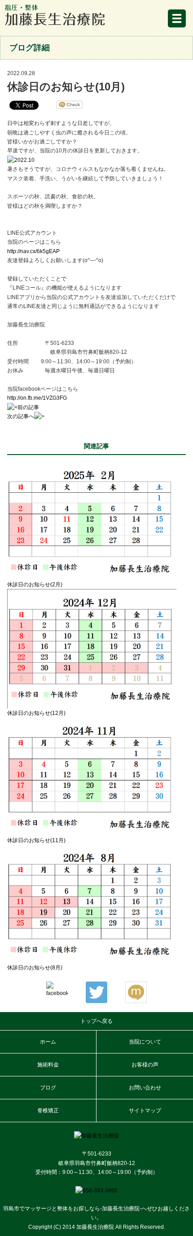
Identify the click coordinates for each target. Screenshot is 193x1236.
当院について (145, 1042)
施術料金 (48, 1065)
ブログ (48, 1087)
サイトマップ (145, 1110)
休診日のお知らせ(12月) (36, 713)
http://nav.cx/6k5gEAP (33, 251)
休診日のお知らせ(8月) (34, 967)
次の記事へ (20, 416)
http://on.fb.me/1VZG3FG (37, 398)
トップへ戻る (96, 1021)
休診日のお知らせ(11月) (36, 840)
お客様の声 (145, 1065)
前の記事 (28, 407)
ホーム (48, 1042)
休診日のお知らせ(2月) (34, 584)
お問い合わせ (145, 1087)
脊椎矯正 (48, 1110)
